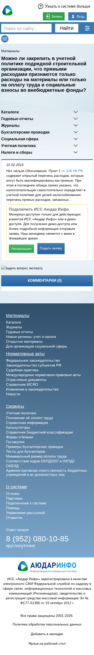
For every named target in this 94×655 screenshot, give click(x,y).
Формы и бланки (19, 437)
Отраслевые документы (26, 380)
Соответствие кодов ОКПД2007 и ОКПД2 (40, 461)
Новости (13, 394)
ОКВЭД (12, 466)
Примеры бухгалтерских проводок (34, 447)
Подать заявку (51, 248)
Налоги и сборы (16, 152)
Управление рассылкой (25, 513)
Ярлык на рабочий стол (47, 643)
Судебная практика (22, 370)
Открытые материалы (24, 341)
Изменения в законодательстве (32, 389)
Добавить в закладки (47, 634)
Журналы (10, 125)
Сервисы (15, 406)
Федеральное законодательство (33, 360)
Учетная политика (18, 145)
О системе (16, 486)
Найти (67, 28)
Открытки (14, 517)
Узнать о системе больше (67, 6)
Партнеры (14, 498)
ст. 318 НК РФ (72, 171)
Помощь (13, 508)
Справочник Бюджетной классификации (39, 432)
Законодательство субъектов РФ (33, 365)
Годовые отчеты (17, 118)
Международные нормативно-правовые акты (43, 375)
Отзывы (13, 493)
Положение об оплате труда (29, 418)
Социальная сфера (19, 139)
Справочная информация (27, 423)
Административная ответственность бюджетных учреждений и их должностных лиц (46, 472)
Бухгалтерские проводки (25, 132)
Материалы (10, 51)
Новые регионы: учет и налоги (31, 337)
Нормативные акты (25, 353)
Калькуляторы (18, 427)
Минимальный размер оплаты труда (36, 456)
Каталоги (10, 112)
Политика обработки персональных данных (47, 624)
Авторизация (21, 249)
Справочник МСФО (22, 384)
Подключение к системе (26, 503)
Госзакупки (15, 442)
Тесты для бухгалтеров (25, 451)
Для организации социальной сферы (36, 346)
